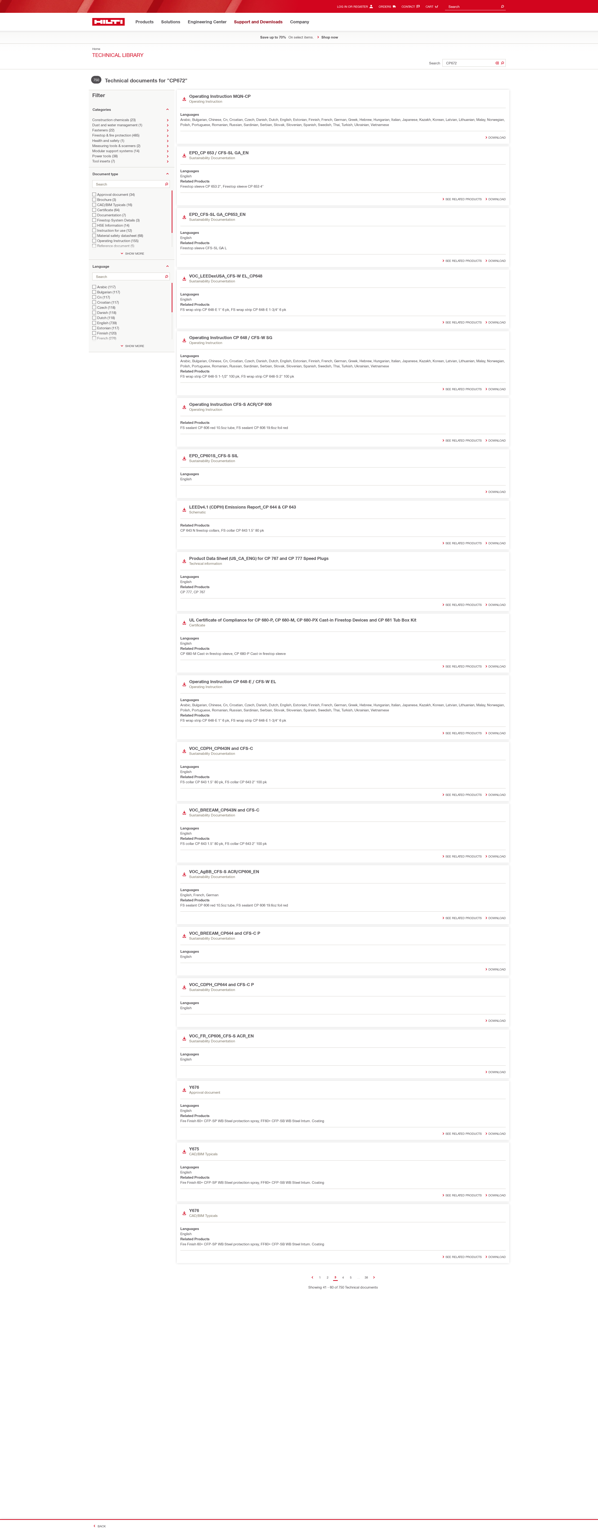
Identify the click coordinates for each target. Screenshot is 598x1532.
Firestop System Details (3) (118, 220)
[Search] (502, 63)
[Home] (108, 22)
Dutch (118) (106, 318)
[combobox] (475, 6)
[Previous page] (312, 1277)
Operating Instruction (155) (118, 241)
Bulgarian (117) (108, 292)
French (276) (106, 338)
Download (497, 137)
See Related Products (463, 199)
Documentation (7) (111, 215)
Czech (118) (106, 307)
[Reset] (497, 63)
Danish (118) (106, 312)
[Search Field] (502, 6)
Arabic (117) (106, 287)
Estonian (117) (108, 328)
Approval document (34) (116, 194)
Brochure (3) (106, 199)
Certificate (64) (108, 210)
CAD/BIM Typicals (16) (114, 205)
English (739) (107, 323)
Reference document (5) (115, 246)
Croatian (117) (108, 302)
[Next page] (374, 1277)
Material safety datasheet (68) (120, 235)
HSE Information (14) (113, 225)
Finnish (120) (107, 333)
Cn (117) (103, 297)
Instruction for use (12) (114, 230)
